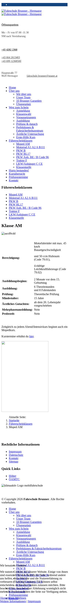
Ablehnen (20, 597)
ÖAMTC (14, 479)
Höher (12, 475)
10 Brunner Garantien (29, 100)
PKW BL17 (23, 153)
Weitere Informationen (13, 601)
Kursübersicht (17, 173)
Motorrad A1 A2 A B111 (30, 147)
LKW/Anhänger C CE (29, 163)
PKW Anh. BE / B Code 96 (32, 157)
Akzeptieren (7, 597)
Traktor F (21, 160)
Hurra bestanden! (19, 170)
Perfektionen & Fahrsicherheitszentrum (29, 129)
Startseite (14, 420)
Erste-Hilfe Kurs (25, 137)
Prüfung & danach (27, 124)
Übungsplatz (23, 104)
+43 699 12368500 (11, 61)
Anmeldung (23, 110)
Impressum (15, 451)
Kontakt (13, 180)
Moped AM (23, 143)
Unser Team (23, 97)
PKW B (21, 150)
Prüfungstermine (18, 177)
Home (12, 87)
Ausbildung (23, 120)
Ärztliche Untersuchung (30, 133)
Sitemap (13, 461)
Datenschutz (16, 454)
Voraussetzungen (26, 117)
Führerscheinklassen (20, 140)
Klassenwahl (23, 114)
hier (31, 336)
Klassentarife (23, 167)
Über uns (14, 90)
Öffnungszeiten (9, 24)
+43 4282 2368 (9, 49)
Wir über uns (23, 94)
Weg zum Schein (19, 107)
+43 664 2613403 (10, 57)
